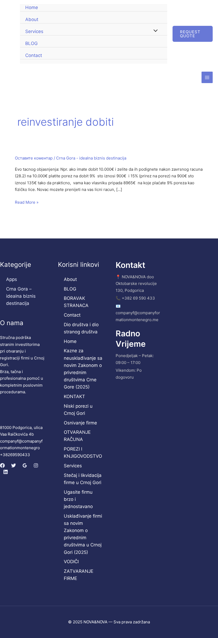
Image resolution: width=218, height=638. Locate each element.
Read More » (27, 202)
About (31, 19)
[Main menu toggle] (207, 77)
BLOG (31, 43)
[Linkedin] (5, 471)
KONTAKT (74, 396)
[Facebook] (2, 465)
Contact (33, 55)
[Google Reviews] (24, 465)
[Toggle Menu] (154, 31)
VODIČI (71, 561)
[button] (193, 34)
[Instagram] (35, 465)
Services (34, 31)
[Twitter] (13, 465)
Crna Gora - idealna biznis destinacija (91, 158)
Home (31, 7)
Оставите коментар (34, 158)
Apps (11, 279)
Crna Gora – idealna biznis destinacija (21, 296)
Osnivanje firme (80, 423)
